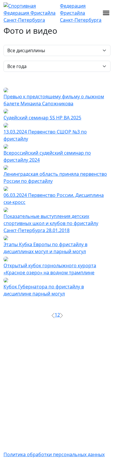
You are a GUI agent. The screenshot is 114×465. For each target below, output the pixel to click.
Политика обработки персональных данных (54, 454)
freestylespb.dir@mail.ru (31, 407)
